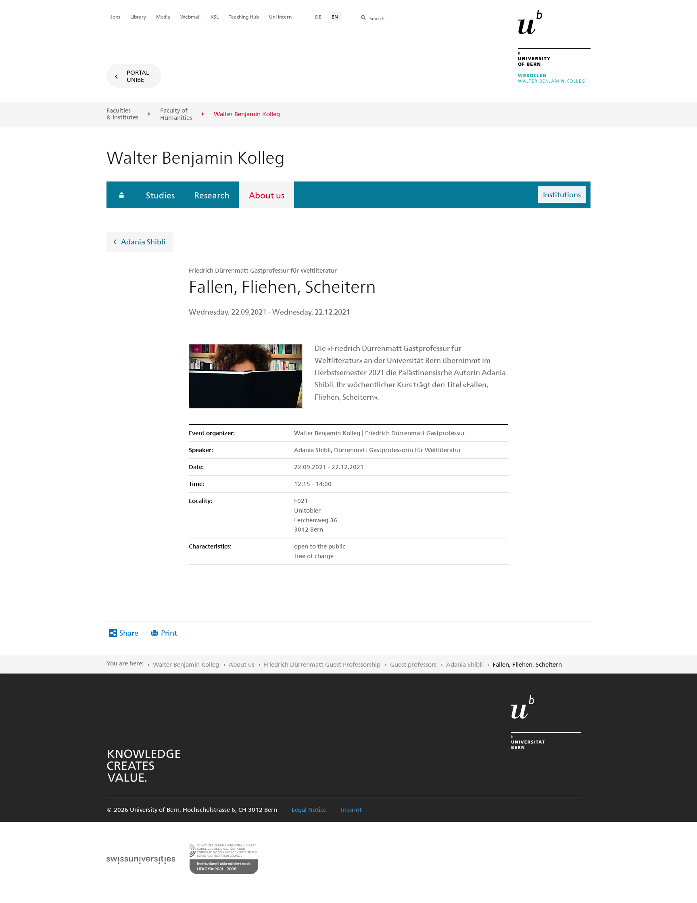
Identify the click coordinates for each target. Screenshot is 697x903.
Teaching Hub (244, 16)
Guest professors (413, 664)
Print (169, 633)
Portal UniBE (138, 75)
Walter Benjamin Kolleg (186, 664)
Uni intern (280, 16)
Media (163, 16)
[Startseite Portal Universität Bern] (554, 46)
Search (376, 18)
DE (318, 16)
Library (138, 16)
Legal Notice (309, 809)
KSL (215, 16)
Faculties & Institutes (122, 114)
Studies (160, 194)
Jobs (115, 16)
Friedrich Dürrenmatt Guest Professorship (322, 664)
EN (335, 16)
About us (266, 194)
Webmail (190, 16)
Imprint (351, 809)
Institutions (562, 194)
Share (128, 633)
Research (212, 194)
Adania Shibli (143, 241)
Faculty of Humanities (176, 114)
